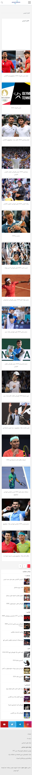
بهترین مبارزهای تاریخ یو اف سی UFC (22, 751)
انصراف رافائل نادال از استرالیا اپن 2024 (16, 460)
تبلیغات (29, 734)
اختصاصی (27, 685)
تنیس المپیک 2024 (16, 108)
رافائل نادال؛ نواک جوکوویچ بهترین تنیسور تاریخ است (16, 556)
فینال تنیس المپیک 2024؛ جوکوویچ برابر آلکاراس (16, 76)
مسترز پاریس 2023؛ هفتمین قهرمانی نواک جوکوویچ (16, 524)
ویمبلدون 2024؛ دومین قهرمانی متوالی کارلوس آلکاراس (16, 173)
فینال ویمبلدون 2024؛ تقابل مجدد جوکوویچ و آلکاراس (16, 140)
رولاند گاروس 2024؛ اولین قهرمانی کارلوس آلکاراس (16, 204)
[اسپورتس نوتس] (16, 2)
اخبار (28, 649)
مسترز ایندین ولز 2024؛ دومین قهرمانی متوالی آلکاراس (16, 365)
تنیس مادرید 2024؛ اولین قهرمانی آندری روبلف (16, 268)
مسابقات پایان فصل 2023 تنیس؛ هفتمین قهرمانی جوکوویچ (16, 493)
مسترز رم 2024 (16, 236)
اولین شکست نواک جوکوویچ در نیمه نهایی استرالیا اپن (16, 428)
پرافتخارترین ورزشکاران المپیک (23, 758)
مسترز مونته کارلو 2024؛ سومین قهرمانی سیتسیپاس (16, 300)
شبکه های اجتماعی (26, 743)
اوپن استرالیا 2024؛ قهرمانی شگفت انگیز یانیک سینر (16, 396)
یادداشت (27, 576)
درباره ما (29, 738)
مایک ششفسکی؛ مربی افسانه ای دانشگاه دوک (19, 755)
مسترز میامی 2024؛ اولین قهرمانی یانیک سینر (16, 332)
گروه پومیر (16, 771)
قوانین (28, 612)
